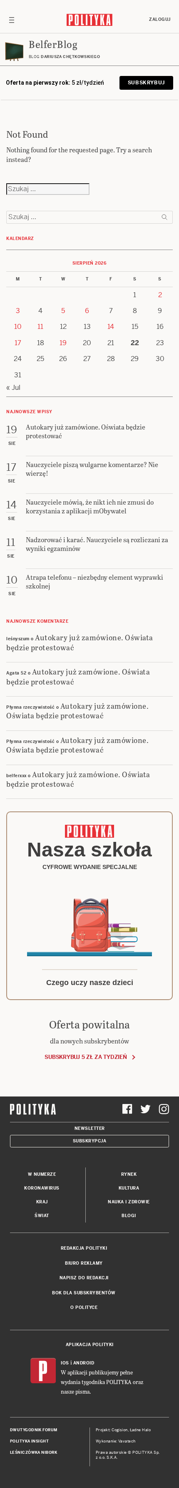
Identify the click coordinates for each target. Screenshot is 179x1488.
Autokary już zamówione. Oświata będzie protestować (79, 642)
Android (83, 1363)
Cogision (120, 1429)
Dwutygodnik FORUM (33, 1429)
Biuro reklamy (84, 1263)
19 (63, 343)
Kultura (129, 1188)
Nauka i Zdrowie (129, 1202)
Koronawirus (42, 1188)
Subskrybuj (146, 82)
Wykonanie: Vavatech (116, 1441)
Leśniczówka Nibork (33, 1452)
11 (40, 326)
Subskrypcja (90, 1141)
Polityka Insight (29, 1441)
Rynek (129, 1174)
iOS (65, 1363)
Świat (42, 1215)
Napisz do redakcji (84, 1278)
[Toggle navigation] (11, 20)
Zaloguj (160, 19)
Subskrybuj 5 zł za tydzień (86, 1057)
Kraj (42, 1202)
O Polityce (83, 1307)
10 (18, 326)
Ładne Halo (140, 1429)
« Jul (13, 387)
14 (110, 326)
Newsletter (90, 1128)
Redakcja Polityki (84, 1248)
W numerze (42, 1174)
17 (18, 343)
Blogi (129, 1215)
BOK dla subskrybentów (84, 1293)
